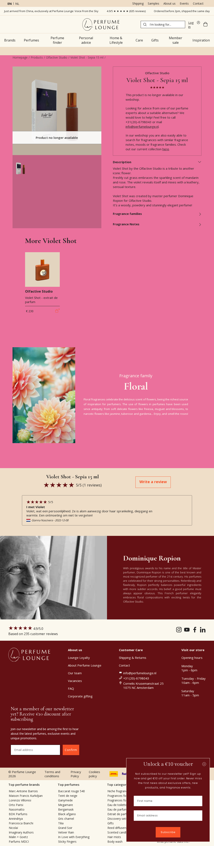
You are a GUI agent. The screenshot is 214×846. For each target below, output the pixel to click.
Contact (198, 3)
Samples (153, 3)
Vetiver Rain (66, 832)
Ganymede (65, 800)
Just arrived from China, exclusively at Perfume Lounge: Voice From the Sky (51, 11)
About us (169, 3)
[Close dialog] (204, 764)
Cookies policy (94, 774)
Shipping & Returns (132, 657)
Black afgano (67, 814)
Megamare (65, 805)
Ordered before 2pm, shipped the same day (182, 11)
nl (17, 3)
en (10, 3)
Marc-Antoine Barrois (23, 791)
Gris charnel (66, 819)
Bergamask (66, 809)
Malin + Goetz (18, 837)
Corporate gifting (80, 696)
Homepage (20, 57)
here (165, 149)
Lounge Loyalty (79, 657)
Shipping (138, 3)
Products (37, 57)
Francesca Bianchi (21, 823)
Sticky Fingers (67, 841)
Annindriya (16, 819)
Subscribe (168, 832)
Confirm (71, 750)
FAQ (71, 688)
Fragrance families (127, 214)
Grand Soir (65, 828)
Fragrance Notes (126, 224)
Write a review (153, 481)
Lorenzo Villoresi (20, 800)
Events (184, 3)
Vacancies (75, 681)
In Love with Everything (73, 837)
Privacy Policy (76, 774)
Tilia (61, 823)
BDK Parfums (18, 814)
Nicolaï (13, 828)
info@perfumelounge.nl (142, 126)
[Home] (100, 24)
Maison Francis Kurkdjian (26, 796)
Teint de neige (67, 796)
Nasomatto (16, 809)
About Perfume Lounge (84, 665)
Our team (75, 673)
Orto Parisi (16, 805)
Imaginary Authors (21, 832)
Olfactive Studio (56, 57)
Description (122, 162)
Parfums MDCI (19, 841)
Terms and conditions (52, 774)
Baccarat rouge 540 (71, 791)
